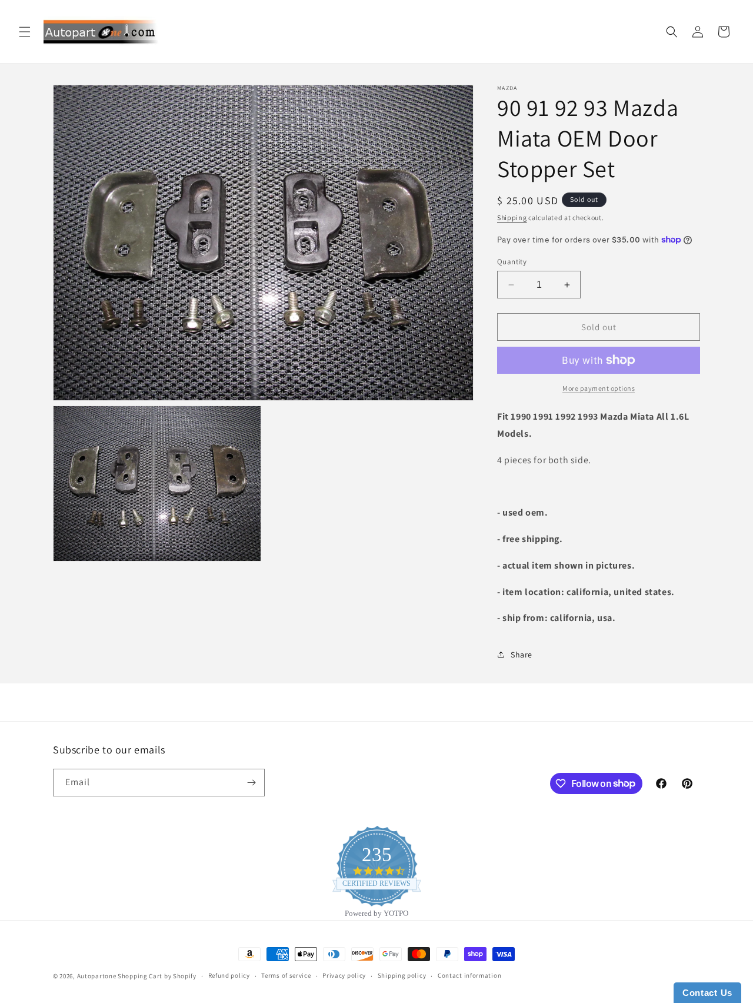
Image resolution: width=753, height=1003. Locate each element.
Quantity (512, 262)
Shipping (512, 217)
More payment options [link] (598, 388)
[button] (25, 32)
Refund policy (229, 975)
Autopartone (96, 976)
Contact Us (707, 993)
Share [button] (521, 654)
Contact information (469, 975)
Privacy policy (344, 975)
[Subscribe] (251, 782)
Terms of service (286, 975)
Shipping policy (402, 975)
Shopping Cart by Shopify (157, 976)
